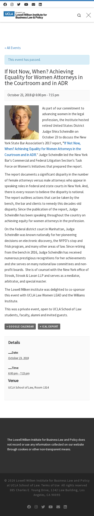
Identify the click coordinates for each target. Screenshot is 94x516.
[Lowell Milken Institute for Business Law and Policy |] (25, 14)
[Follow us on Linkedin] (40, 4)
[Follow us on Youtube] (26, 4)
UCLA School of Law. (25, 485)
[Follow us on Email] (33, 4)
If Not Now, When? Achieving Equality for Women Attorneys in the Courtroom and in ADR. (43, 149)
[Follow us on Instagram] (11, 4)
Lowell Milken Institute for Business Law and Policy (53, 480)
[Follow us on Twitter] (19, 4)
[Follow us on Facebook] (5, 4)
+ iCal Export (49, 326)
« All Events (13, 48)
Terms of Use (50, 485)
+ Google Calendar (20, 326)
